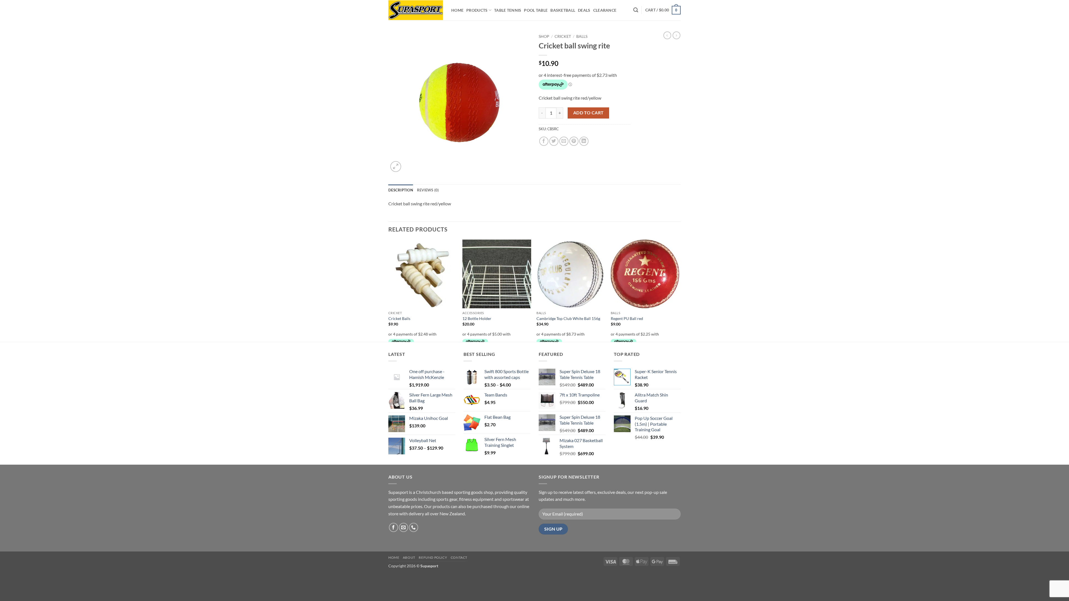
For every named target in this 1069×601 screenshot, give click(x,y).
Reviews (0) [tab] (428, 190)
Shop (544, 36)
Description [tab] (400, 190)
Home (457, 10)
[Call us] (413, 527)
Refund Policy (433, 557)
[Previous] (388, 290)
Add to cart (588, 112)
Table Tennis (507, 10)
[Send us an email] (403, 527)
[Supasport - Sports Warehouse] (415, 10)
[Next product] (667, 35)
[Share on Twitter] (553, 141)
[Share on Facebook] (543, 141)
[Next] (679, 290)
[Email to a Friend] (563, 141)
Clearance (605, 10)
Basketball (562, 10)
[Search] (635, 10)
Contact (459, 557)
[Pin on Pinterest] (573, 141)
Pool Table (536, 10)
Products (476, 10)
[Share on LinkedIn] (584, 141)
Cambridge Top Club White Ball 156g (568, 318)
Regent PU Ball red (627, 318)
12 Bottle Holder (476, 318)
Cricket (563, 36)
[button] (663, 10)
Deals (584, 10)
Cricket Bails (399, 318)
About (409, 557)
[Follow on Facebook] (393, 527)
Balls (581, 36)
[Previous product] (676, 35)
